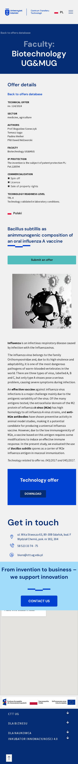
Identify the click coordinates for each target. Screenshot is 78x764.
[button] (68, 713)
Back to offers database (15, 32)
